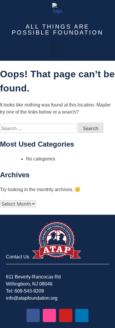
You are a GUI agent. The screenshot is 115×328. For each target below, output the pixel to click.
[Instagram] (49, 315)
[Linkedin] (81, 315)
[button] (57, 49)
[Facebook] (33, 315)
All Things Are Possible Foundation (57, 29)
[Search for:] (39, 128)
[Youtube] (65, 315)
